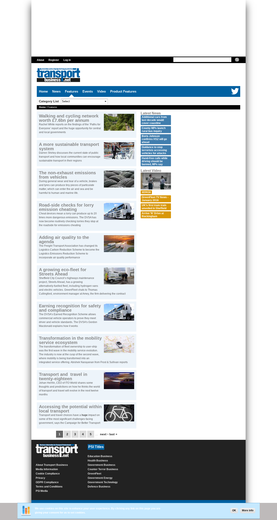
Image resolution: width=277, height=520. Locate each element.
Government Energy (100, 477)
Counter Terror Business (103, 469)
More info (247, 510)
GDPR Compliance (47, 482)
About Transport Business (52, 464)
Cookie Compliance (48, 473)
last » (113, 434)
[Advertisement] (138, 28)
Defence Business (99, 486)
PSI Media (42, 490)
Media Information (47, 469)
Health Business (98, 460)
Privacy (40, 477)
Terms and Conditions (49, 486)
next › (104, 434)
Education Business (100, 456)
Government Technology (103, 482)
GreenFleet (94, 473)
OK (234, 510)
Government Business (101, 464)
